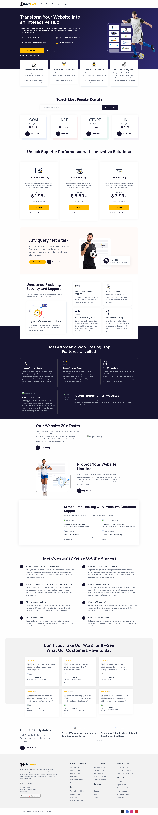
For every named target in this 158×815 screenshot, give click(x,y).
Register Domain (99, 767)
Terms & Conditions (77, 791)
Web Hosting (74, 767)
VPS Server (74, 777)
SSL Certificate (99, 773)
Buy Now (39, 207)
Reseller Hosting (76, 773)
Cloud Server (74, 783)
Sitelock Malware (100, 777)
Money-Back (37, 213)
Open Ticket (121, 785)
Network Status (122, 797)
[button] (97, 740)
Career (96, 797)
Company (55, 4)
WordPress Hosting (77, 770)
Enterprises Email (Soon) (126, 770)
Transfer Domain (99, 770)
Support (66, 4)
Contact (97, 791)
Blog (95, 794)
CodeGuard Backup (100, 780)
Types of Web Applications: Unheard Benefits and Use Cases (79, 734)
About (96, 788)
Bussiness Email (122, 767)
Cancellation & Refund (78, 800)
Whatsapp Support (123, 794)
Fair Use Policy (75, 797)
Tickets (120, 782)
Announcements (123, 788)
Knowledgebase (122, 791)
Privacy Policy (75, 794)
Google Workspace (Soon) (126, 773)
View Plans (31, 50)
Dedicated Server (76, 780)
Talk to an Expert (51, 51)
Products (44, 4)
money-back (28, 55)
